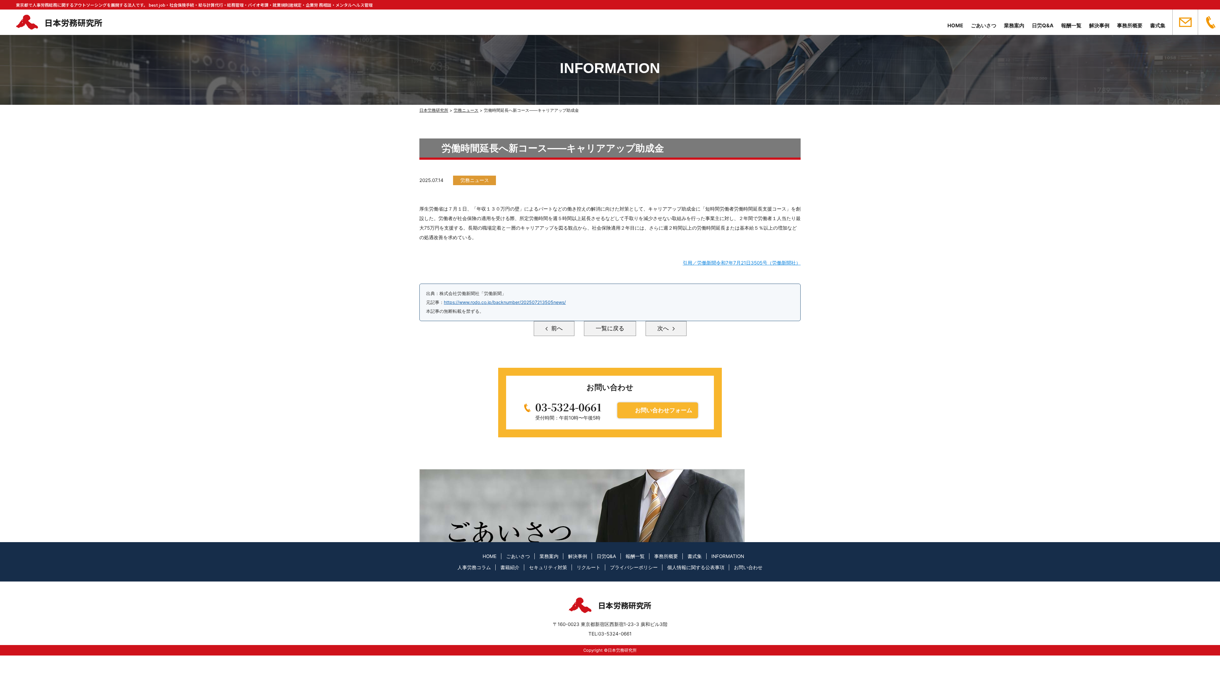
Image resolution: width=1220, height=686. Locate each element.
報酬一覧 (1071, 25)
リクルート (588, 567)
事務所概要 (1129, 25)
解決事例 (1099, 25)
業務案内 (1014, 25)
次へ (663, 328)
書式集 (1157, 25)
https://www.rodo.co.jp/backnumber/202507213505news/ (505, 302)
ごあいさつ (983, 25)
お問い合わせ (748, 567)
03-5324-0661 (568, 407)
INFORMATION (727, 556)
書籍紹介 (509, 567)
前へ (556, 328)
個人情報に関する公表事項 (695, 567)
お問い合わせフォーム (663, 410)
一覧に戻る (610, 328)
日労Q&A (1043, 25)
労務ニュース (474, 180)
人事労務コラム (474, 567)
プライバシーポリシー (634, 567)
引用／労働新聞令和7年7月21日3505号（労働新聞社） (742, 263)
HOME (955, 25)
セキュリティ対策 (548, 567)
